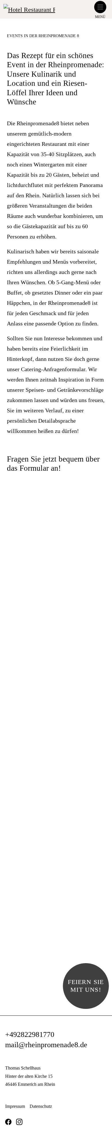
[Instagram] (19, 1122)
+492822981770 (29, 1034)
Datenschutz (41, 1106)
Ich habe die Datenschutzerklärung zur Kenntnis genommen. (61, 754)
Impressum (15, 1106)
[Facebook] (8, 1122)
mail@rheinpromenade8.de (46, 1045)
